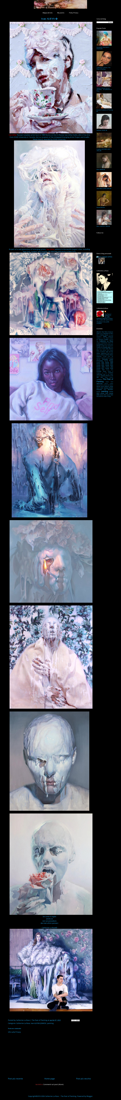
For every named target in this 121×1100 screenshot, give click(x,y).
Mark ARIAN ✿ (101, 169)
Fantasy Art (99, 347)
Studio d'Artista (109, 377)
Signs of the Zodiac (108, 374)
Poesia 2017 (100, 368)
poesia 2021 (103, 395)
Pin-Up (106, 360)
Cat (97, 341)
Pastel (111, 359)
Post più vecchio (83, 1078)
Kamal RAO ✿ (101, 207)
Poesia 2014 (109, 365)
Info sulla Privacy (14, 1032)
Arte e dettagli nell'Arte (105, 257)
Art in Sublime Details (102, 335)
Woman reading (109, 383)
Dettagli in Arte (100, 345)
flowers (111, 388)
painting (50, 1023)
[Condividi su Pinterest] (79, 1020)
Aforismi (99, 332)
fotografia (99, 389)
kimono (98, 391)
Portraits (99, 371)
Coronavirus (104, 342)
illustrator (110, 389)
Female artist (106, 347)
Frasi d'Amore (103, 350)
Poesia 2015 (100, 366)
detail (101, 388)
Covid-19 (105, 344)
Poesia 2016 (109, 366)
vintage (109, 396)
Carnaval (111, 339)
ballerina (107, 386)
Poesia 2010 (100, 363)
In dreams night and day (106, 351)
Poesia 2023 (100, 369)
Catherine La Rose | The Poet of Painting (103, 68)
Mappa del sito (48, 13)
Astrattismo (99, 336)
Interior (98, 353)
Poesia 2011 (109, 363)
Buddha (106, 339)
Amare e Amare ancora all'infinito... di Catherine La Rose (104, 89)
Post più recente (15, 1078)
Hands (98, 351)
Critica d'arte (110, 344)
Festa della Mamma (107, 348)
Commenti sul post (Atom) (53, 1084)
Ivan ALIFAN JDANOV (38, 1023)
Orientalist (105, 359)
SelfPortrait (99, 374)
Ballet (104, 336)
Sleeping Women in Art (107, 375)
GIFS (108, 350)
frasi (105, 389)
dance (98, 388)
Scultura (110, 372)
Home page (49, 1078)
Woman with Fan (100, 385)
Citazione (99, 342)
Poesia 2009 (109, 362)
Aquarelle (105, 333)
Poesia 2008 (100, 362)
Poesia (111, 360)
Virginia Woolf (109, 381)
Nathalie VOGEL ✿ (102, 130)
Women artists (100, 386)
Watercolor (100, 383)
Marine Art (99, 354)
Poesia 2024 (109, 369)
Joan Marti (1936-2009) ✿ (104, 188)
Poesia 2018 (109, 368)
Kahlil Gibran (110, 353)
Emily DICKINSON (109, 345)
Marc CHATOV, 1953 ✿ (103, 226)
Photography (100, 360)
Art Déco (110, 333)
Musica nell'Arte (105, 355)
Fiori (98, 350)
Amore (101, 333)
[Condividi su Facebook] (77, 1020)
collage (111, 386)
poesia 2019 (104, 393)
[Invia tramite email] (72, 1020)
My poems (60, 13)
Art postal (111, 335)
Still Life (100, 377)
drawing (106, 388)
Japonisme (103, 353)
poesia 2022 (110, 395)
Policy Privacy (73, 13)
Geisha (111, 350)
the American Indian (102, 396)
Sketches (99, 375)
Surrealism (99, 379)
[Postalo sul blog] (74, 1020)
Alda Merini (105, 332)
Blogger (90, 1096)
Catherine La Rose (23, 1023)
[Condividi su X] (75, 1020)
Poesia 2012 (100, 365)
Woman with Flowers (108, 385)
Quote (104, 371)
